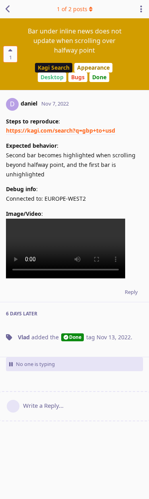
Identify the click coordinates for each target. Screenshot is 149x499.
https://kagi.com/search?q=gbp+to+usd (60, 130)
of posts (72, 9)
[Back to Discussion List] (8, 9)
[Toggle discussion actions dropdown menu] (141, 9)
